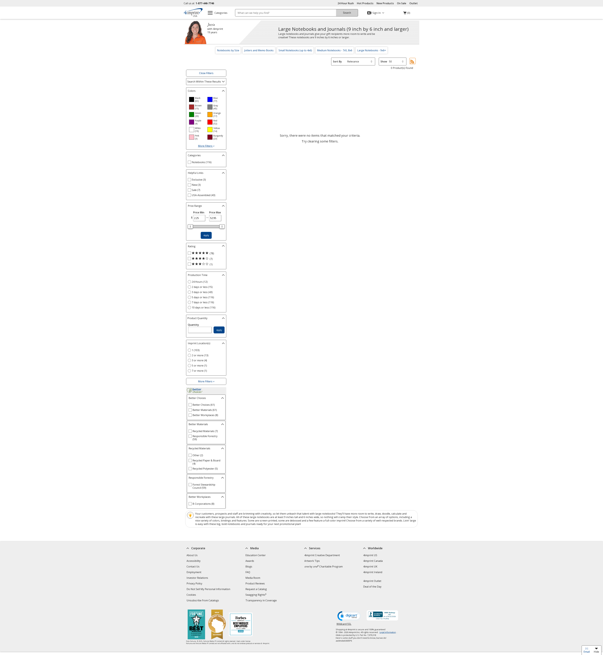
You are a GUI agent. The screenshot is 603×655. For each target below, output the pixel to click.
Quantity (193, 324)
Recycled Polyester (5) (205, 468)
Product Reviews (255, 583)
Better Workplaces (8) (205, 415)
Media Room (252, 578)
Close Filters (206, 73)
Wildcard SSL (344, 625)
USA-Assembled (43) (203, 195)
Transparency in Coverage (261, 601)
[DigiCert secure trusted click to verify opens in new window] (349, 616)
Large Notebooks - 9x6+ (371, 50)
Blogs (248, 566)
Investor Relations (198, 578)
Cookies (192, 595)
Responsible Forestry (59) (205, 438)
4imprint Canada (373, 561)
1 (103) (196, 350)
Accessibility (194, 561)
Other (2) (198, 455)
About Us (192, 555)
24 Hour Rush (346, 3)
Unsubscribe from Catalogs (203, 601)
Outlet (414, 3)
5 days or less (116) (203, 297)
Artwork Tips (312, 561)
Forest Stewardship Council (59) (204, 486)
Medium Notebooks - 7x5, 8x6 (334, 50)
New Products (385, 3)
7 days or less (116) (203, 302)
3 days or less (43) (202, 292)
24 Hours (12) (200, 281)
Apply (206, 235)
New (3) (196, 184)
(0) (406, 13)
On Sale (401, 3)
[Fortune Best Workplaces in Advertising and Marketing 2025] (196, 625)
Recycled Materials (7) (205, 431)
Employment (194, 572)
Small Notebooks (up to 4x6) (295, 50)
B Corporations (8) (203, 503)
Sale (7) (196, 190)
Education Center (255, 555)
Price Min (198, 212)
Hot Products (365, 3)
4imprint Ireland (372, 572)
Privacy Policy (195, 584)
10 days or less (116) (203, 307)
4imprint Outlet (372, 581)
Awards (249, 561)
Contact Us (193, 566)
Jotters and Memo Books (259, 50)
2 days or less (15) (202, 287)
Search (347, 12)
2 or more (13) (200, 355)
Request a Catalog (256, 589)
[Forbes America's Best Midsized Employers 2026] (240, 625)
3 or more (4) (199, 360)
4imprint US (370, 555)
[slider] (190, 226)
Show (383, 61)
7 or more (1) (199, 370)
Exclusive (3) (199, 179)
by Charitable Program (323, 566)
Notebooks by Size (228, 50)
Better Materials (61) (205, 410)
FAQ (247, 572)
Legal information (388, 632)
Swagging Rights (255, 594)
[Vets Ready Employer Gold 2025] (217, 625)
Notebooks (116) (202, 162)
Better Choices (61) (204, 404)
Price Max (215, 212)
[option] (197, 99)
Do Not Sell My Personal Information (209, 589)
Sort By (337, 61)
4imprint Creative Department (322, 555)
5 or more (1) (199, 365)
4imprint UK (370, 566)
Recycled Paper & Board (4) (206, 462)
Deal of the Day (372, 586)
